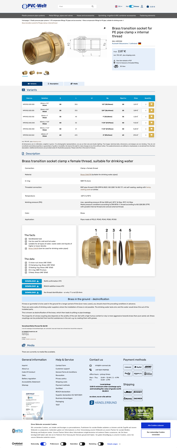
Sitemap (25, 385)
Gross (136, 6)
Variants (33, 84)
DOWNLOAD (30, 281)
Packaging (60, 402)
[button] (131, 6)
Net (127, 6)
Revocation (60, 375)
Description (53, 84)
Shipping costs (61, 382)
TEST (58, 405)
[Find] (93, 6)
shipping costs (130, 55)
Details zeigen (112, 444)
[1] (151, 104)
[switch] (63, 444)
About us (25, 369)
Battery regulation (29, 379)
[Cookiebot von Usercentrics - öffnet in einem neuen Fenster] (17, 444)
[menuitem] (33, 15)
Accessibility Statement (31, 382)
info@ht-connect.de (31, 339)
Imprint (24, 365)
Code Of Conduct (28, 372)
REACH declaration (63, 392)
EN (119, 6)
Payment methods (63, 385)
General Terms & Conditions (66, 372)
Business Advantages (64, 398)
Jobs (24, 375)
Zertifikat (59, 388)
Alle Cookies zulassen (156, 425)
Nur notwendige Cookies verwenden (156, 433)
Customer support (63, 369)
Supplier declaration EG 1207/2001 (69, 395)
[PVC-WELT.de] (34, 6)
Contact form (61, 365)
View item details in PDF (124, 60)
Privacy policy (61, 379)
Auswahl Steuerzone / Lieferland (125, 43)
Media (75, 84)
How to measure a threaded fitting (127, 63)
